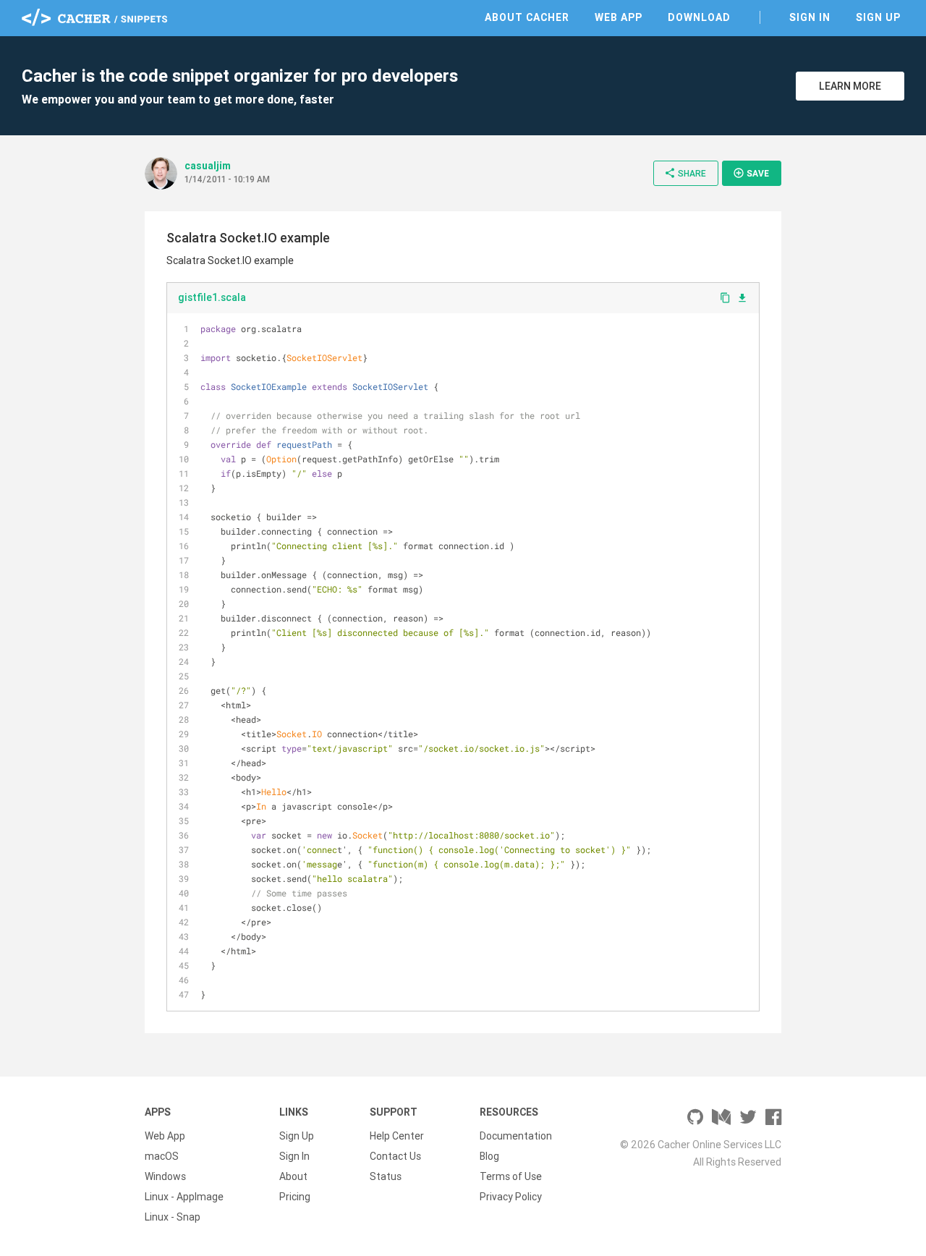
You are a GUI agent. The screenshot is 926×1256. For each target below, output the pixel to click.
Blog (489, 1156)
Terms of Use (511, 1176)
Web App (618, 17)
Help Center (397, 1135)
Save (751, 173)
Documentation (516, 1135)
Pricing (294, 1196)
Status (386, 1176)
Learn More (850, 86)
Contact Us (395, 1156)
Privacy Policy (511, 1196)
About (293, 1176)
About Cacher (527, 17)
